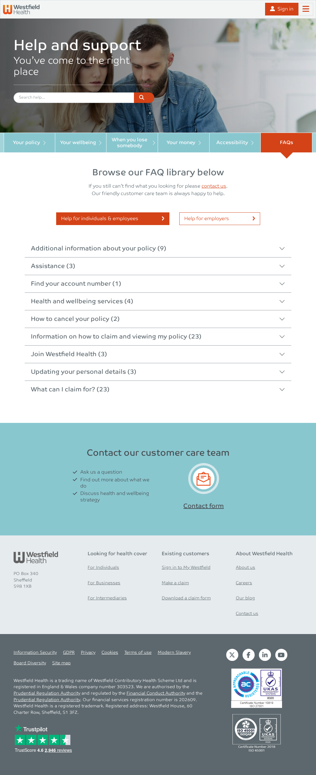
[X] (232, 655)
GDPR (69, 652)
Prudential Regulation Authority (47, 693)
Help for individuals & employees (99, 219)
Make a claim (175, 583)
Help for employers (206, 219)
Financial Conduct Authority (156, 693)
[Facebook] (248, 655)
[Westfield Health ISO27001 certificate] (256, 688)
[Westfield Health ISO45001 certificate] (256, 732)
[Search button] (144, 97)
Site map (61, 663)
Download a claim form (186, 598)
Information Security (35, 652)
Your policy (26, 143)
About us (245, 567)
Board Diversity (30, 663)
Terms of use (138, 652)
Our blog (245, 598)
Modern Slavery (174, 652)
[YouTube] (281, 655)
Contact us (247, 613)
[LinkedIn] (264, 655)
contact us (214, 186)
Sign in (285, 9)
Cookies (110, 652)
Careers (244, 583)
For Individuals (103, 567)
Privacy (88, 652)
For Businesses (104, 583)
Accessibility (232, 143)
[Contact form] (203, 479)
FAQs (286, 143)
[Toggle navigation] (305, 9)
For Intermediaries (107, 598)
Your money (181, 143)
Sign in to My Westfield (186, 567)
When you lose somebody (129, 143)
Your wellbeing (78, 143)
